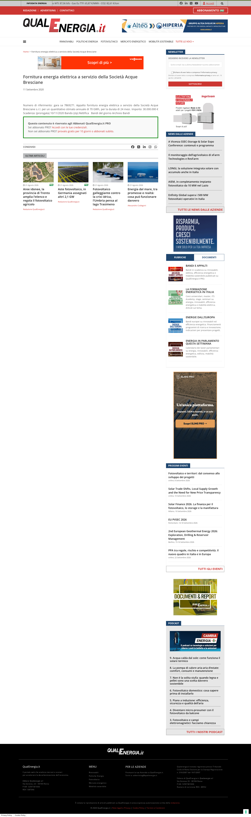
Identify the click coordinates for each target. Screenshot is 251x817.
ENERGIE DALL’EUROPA (200, 317)
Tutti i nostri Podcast (205, 732)
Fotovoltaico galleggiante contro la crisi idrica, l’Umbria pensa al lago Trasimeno (106, 196)
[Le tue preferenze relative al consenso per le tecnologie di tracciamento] (246, 812)
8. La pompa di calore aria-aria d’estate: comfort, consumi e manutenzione (194, 669)
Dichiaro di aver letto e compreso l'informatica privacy (195, 72)
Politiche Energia (87, 41)
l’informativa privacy (202, 75)
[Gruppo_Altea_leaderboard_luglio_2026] (175, 25)
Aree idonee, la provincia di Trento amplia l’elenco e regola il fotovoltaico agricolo (37, 196)
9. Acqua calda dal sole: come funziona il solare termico (195, 659)
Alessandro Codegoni (137, 205)
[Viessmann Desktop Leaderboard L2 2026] (91, 62)
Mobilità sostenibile (161, 41)
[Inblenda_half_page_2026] (195, 415)
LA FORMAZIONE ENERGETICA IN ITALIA (200, 290)
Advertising (48, 10)
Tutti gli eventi (210, 569)
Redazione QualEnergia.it (34, 209)
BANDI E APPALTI (196, 265)
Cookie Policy (139, 808)
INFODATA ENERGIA (37, 3)
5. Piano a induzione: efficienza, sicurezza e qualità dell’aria (189, 702)
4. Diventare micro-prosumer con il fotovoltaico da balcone (192, 711)
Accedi (210, 3)
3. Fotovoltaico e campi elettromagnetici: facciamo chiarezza (193, 721)
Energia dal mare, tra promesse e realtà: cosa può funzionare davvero (142, 194)
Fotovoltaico (109, 41)
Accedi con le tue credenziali (69, 127)
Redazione (29, 10)
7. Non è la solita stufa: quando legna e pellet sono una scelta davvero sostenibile (194, 680)
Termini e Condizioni (156, 808)
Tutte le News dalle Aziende (200, 210)
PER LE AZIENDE (136, 766)
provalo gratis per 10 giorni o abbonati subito (85, 131)
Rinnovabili (66, 41)
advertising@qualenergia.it (145, 775)
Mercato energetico (133, 41)
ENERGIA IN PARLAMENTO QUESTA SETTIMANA (202, 342)
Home (26, 52)
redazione (175, 803)
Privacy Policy (6, 815)
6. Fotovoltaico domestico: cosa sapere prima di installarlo (194, 692)
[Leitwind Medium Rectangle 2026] (195, 233)
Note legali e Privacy (121, 808)
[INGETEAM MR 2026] (195, 111)
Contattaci (67, 10)
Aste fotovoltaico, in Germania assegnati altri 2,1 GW (72, 193)
